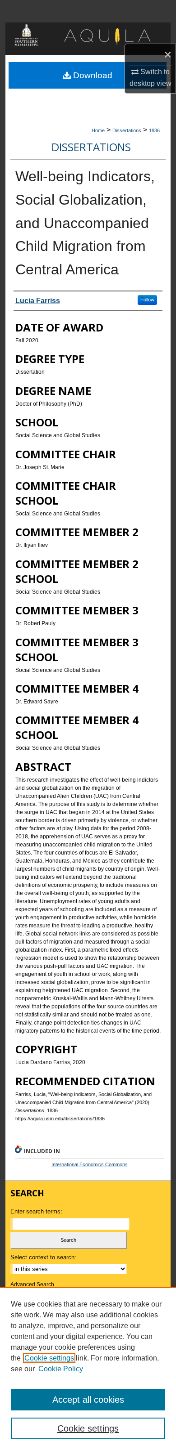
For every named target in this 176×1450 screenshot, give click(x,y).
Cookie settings (49, 1358)
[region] (88, 1368)
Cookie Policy (60, 1369)
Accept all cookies (88, 1400)
